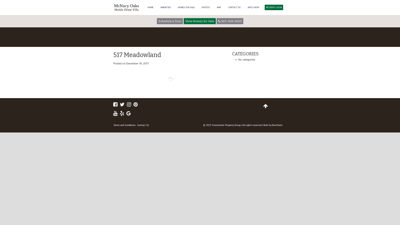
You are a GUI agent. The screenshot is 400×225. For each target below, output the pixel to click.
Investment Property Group (226, 125)
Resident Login (274, 7)
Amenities (165, 7)
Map (219, 7)
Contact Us (234, 7)
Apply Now (253, 7)
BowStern (277, 125)
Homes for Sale (186, 7)
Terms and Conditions (124, 125)
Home (150, 7)
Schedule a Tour (169, 21)
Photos (206, 7)
